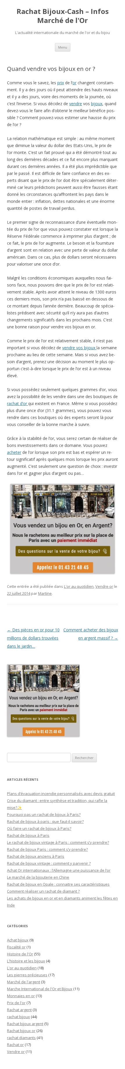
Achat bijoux (17, 940)
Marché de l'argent (23, 981)
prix (60, 82)
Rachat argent (19, 1009)
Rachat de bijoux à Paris (28, 835)
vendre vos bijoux (79, 347)
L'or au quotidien (79, 586)
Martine (45, 593)
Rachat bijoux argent (25, 1023)
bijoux (96, 103)
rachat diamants (21, 1037)
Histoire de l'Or (20, 954)
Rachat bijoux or (21, 1030)
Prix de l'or (16, 1002)
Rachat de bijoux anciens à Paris (35, 856)
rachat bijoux (18, 1016)
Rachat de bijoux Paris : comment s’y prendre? (47, 849)
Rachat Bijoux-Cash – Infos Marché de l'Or (63, 16)
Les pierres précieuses (27, 974)
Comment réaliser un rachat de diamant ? (43, 891)
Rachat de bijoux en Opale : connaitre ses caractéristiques (58, 884)
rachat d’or (17, 403)
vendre (75, 103)
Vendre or (104, 586)
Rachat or (15, 1044)
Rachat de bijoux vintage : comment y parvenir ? (49, 863)
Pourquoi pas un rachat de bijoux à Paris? (44, 814)
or (74, 82)
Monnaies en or (21, 995)
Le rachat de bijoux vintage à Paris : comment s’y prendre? (58, 842)
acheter (14, 452)
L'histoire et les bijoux (26, 961)
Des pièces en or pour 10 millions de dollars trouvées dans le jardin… (33, 638)
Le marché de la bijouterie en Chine (38, 877)
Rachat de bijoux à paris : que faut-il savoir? (45, 821)
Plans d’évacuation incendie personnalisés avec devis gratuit (61, 793)
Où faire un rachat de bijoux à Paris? (39, 828)
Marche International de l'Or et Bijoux (39, 988)
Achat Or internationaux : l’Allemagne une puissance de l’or (58, 870)
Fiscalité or (16, 947)
